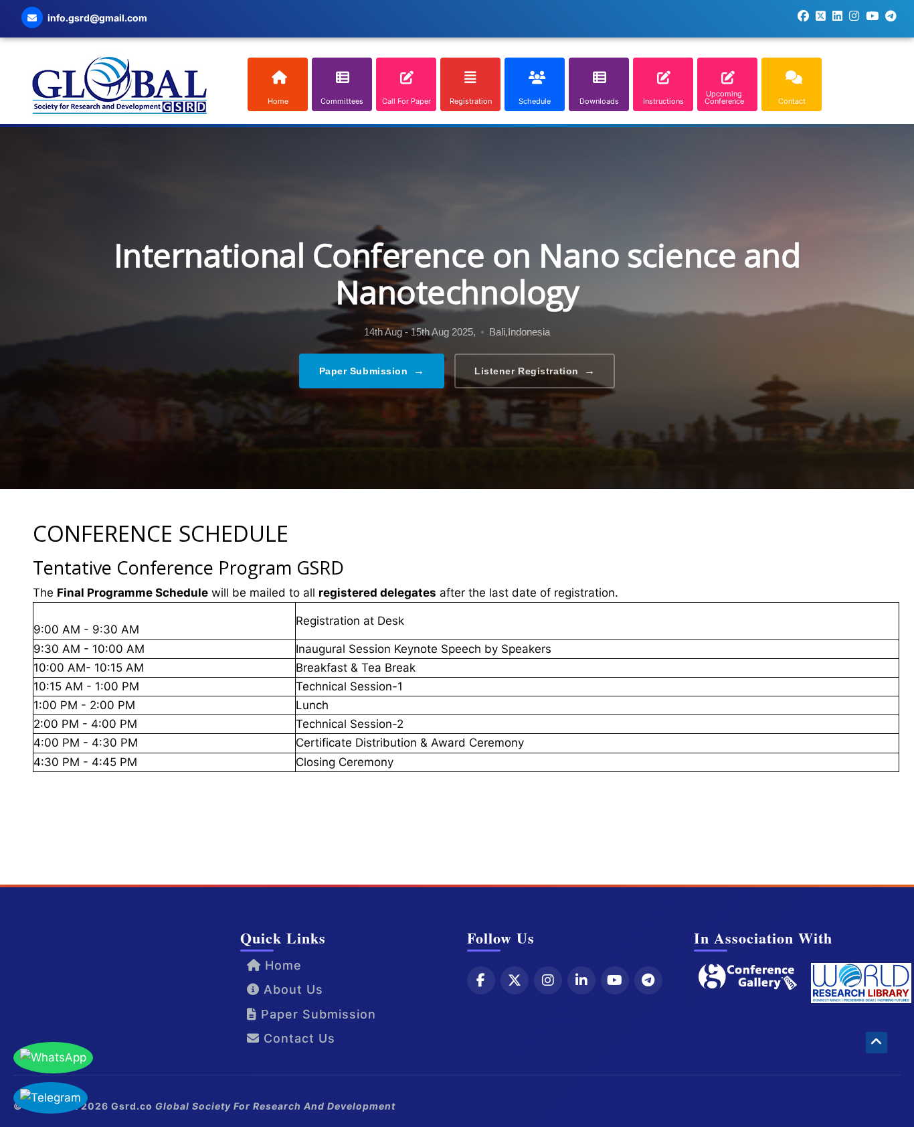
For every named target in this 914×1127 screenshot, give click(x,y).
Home (281, 965)
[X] (514, 980)
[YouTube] (615, 980)
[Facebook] (481, 980)
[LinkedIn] (581, 980)
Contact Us (297, 1038)
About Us (291, 989)
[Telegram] (648, 980)
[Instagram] (548, 980)
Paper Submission (372, 370)
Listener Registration (534, 370)
